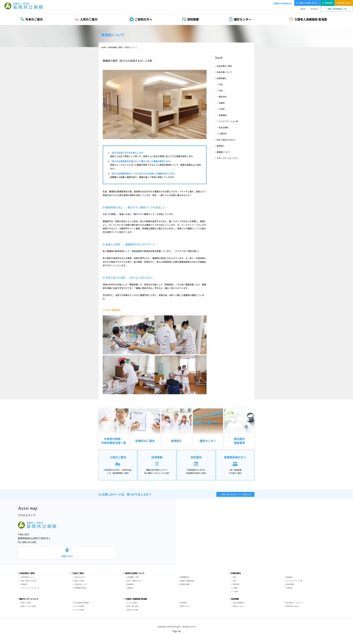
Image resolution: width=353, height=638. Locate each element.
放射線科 (223, 115)
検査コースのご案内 (28, 606)
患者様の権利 (185, 584)
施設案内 (130, 584)
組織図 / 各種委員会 (187, 581)
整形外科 (223, 96)
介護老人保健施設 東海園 (310, 19)
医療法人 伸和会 (23, 5)
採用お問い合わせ (344, 3)
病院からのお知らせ (283, 3)
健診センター (242, 19)
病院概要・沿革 (133, 577)
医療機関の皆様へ (80, 588)
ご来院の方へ (143, 19)
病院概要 (193, 19)
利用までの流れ (133, 610)
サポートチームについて (227, 158)
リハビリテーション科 (228, 121)
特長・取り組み (133, 606)
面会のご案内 (79, 581)
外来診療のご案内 (115, 47)
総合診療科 (223, 127)
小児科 (222, 109)
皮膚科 (222, 102)
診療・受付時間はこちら (337, 8)
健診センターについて (29, 598)
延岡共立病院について (135, 573)
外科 (221, 90)
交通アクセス (67, 556)
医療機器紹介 (185, 577)
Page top (176, 631)
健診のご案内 (26, 603)
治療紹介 (130, 588)
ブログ (302, 9)
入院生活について (80, 584)
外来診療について (224, 72)
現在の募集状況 (238, 603)
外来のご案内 (34, 19)
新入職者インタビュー (294, 603)
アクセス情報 (79, 610)
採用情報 (328, 3)
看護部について (223, 152)
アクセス (314, 9)
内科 (221, 84)
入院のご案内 (88, 19)
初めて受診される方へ (226, 139)
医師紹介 (220, 145)
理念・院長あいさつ (134, 581)
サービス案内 (132, 603)
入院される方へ (80, 577)
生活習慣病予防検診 (81, 603)
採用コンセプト (238, 606)
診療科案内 (221, 78)
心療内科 (223, 133)
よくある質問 (79, 606)
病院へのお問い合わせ (308, 3)
